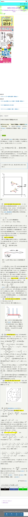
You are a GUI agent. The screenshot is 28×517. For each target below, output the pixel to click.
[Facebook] (14, 489)
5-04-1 (19, 126)
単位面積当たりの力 (13, 408)
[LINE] (23, 489)
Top (2, 115)
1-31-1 (3, 287)
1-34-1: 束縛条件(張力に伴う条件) (7, 105)
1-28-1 (9, 322)
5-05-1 (24, 128)
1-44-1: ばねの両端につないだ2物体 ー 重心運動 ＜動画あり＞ (12, 101)
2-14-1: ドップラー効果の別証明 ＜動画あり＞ (9, 96)
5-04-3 (3, 128)
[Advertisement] (14, 79)
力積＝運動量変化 (8, 212)
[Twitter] (5, 489)
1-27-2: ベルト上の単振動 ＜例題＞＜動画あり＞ (10, 109)
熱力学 (7, 115)
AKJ (26, 480)
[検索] (26, 1)
